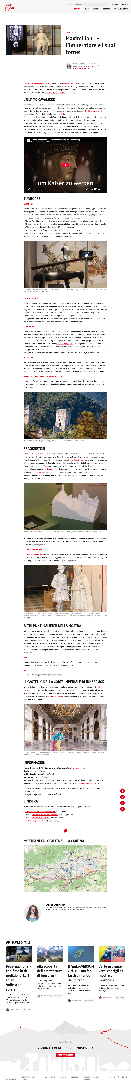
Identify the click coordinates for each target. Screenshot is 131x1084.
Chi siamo (124, 4)
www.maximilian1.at (77, 768)
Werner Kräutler (76, 1000)
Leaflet (106, 891)
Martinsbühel (49, 469)
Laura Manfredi (107, 998)
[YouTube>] (123, 1077)
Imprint (63, 1077)
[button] (67, 870)
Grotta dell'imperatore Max (35, 821)
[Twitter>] (114, 1077)
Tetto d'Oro (88, 111)
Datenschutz (50, 1077)
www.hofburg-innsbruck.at (89, 783)
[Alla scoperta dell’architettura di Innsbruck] (50, 954)
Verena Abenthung (79, 64)
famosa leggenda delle (35, 555)
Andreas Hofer (56, 696)
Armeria (96, 111)
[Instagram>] (118, 1077)
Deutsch (94, 66)
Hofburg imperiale (70, 83)
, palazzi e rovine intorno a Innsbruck (44, 815)
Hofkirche (61, 114)
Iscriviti (77, 9)
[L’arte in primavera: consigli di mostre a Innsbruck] (112, 954)
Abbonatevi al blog (65, 1055)
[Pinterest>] (126, 1077)
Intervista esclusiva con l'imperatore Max (40, 812)
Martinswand (41, 472)
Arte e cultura (71, 33)
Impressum (75, 1077)
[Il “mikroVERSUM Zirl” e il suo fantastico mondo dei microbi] (81, 954)
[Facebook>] (110, 1077)
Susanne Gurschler (15, 1009)
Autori (96, 9)
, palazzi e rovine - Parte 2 (40, 818)
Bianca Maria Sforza (75, 460)
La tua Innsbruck (121, 9)
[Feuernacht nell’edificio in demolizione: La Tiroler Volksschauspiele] (19, 954)
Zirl (75, 93)
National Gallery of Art (64, 344)
